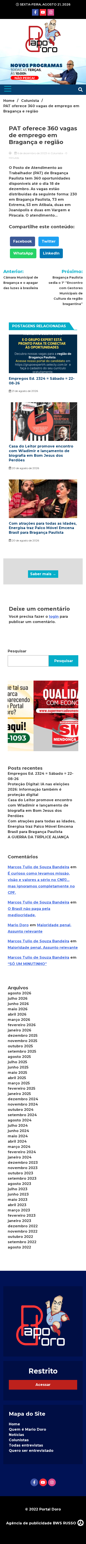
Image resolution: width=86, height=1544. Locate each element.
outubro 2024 (21, 1110)
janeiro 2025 (19, 1094)
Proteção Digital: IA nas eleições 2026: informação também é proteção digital (38, 789)
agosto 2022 (19, 1247)
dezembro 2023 (23, 1162)
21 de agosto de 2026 (24, 391)
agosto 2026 (19, 993)
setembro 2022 (22, 1242)
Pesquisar (17, 651)
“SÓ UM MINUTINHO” (27, 964)
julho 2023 (17, 1189)
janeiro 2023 (19, 1221)
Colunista (57, 153)
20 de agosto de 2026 (25, 468)
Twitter (49, 241)
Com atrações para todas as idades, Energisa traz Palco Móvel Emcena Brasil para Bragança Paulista (43, 528)
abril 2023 (17, 1205)
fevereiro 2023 (22, 1215)
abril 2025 (17, 1078)
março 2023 (19, 1210)
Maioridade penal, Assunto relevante (43, 947)
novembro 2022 (22, 1231)
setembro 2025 (22, 1051)
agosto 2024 (20, 1120)
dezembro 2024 (23, 1099)
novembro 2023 (22, 1168)
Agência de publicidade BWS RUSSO (41, 1523)
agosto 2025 (19, 1057)
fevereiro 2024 (22, 1152)
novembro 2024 (23, 1104)
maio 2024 (18, 1136)
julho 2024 (18, 1125)
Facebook (22, 241)
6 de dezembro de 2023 (32, 153)
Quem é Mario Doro (27, 1429)
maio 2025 (17, 1073)
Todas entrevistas (26, 1445)
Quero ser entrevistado (31, 1451)
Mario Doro (18, 925)
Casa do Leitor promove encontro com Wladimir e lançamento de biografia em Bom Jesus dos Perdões (41, 453)
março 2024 (19, 1147)
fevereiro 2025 (21, 1088)
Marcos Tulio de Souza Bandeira (38, 867)
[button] (43, 716)
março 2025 (19, 1083)
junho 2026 (18, 1004)
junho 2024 (18, 1131)
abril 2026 (17, 1014)
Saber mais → (43, 574)
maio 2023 (17, 1200)
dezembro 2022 (23, 1226)
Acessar (43, 1385)
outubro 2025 (20, 1046)
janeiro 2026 (19, 1030)
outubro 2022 (20, 1237)
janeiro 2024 (20, 1157)
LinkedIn (51, 253)
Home (14, 1424)
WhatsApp (23, 253)
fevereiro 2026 (22, 1025)
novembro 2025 (22, 1041)
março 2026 (19, 1020)
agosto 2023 (19, 1184)
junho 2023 (18, 1194)
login (54, 616)
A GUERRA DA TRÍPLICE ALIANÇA (38, 837)
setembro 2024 (22, 1115)
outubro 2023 (20, 1173)
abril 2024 (17, 1141)
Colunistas (19, 1440)
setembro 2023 (22, 1178)
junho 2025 (18, 1067)
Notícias (16, 1435)
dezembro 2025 (22, 1035)
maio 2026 (18, 1009)
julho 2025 (17, 1062)
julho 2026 (18, 998)
